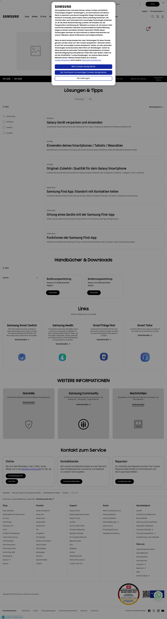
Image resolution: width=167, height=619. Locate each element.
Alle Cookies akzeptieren (83, 67)
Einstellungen (83, 78)
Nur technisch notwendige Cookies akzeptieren (83, 72)
